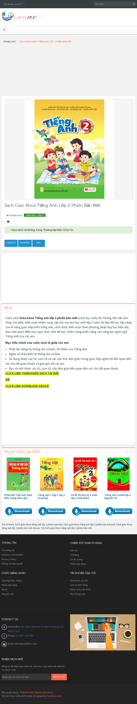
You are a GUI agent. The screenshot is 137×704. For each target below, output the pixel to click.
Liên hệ (73, 550)
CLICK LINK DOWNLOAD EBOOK (27, 386)
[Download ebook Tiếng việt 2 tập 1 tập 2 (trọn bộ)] (52, 474)
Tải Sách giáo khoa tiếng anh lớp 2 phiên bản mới (66, 528)
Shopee (25, 242)
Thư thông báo (77, 593)
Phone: (12, 635)
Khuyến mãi (8, 593)
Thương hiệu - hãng (11, 580)
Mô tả (8, 308)
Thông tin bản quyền (12, 563)
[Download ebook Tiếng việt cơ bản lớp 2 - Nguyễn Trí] (119, 474)
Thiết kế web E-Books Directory (36, 692)
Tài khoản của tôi (79, 580)
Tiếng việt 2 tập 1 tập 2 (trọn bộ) (51, 496)
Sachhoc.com (54, 696)
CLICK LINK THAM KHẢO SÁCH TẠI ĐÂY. (32, 373)
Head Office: (14, 626)
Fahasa (11, 242)
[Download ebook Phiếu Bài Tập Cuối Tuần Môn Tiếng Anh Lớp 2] (18, 474)
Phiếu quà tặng (78, 563)
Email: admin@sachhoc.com (22, 643)
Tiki (38, 242)
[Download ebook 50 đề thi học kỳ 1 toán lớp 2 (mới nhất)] (85, 474)
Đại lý (4, 589)
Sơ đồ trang (76, 559)
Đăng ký (59, 677)
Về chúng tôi (8, 550)
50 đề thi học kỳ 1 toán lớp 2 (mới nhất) (84, 496)
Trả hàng (74, 554)
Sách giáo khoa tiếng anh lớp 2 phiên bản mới (38, 524)
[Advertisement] (68, 71)
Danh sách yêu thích (80, 589)
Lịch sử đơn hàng (79, 585)
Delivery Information (12, 554)
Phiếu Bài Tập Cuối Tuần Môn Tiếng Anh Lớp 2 (18, 496)
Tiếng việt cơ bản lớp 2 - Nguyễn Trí (118, 496)
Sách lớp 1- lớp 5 (34, 215)
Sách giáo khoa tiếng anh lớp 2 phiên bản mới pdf (89, 524)
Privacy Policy (9, 559)
